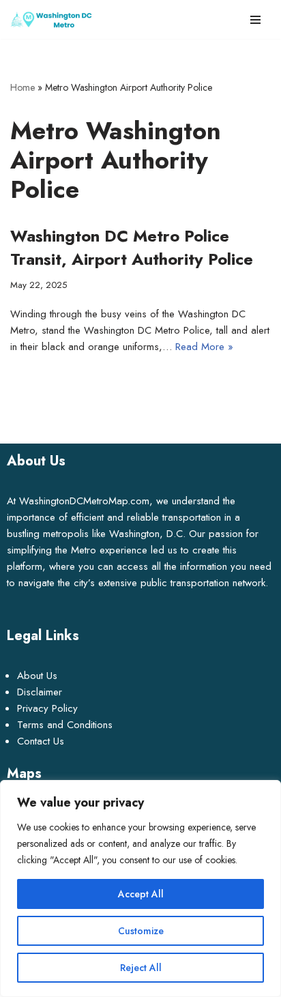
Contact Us (40, 741)
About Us (37, 675)
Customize (141, 931)
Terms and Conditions (65, 724)
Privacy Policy (47, 708)
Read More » (204, 346)
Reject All (141, 967)
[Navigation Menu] (255, 20)
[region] (140, 888)
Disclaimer (39, 691)
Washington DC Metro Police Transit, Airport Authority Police (131, 247)
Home (22, 87)
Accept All (141, 894)
